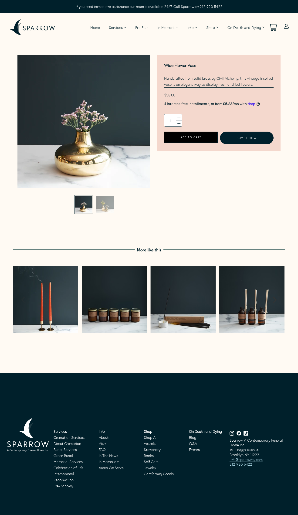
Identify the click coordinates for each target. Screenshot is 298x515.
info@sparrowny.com (246, 459)
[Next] (274, 300)
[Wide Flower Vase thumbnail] (83, 204)
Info (190, 27)
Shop (210, 27)
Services (116, 27)
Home (95, 27)
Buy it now (247, 138)
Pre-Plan (142, 27)
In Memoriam (168, 27)
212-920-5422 (211, 6)
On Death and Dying (244, 27)
